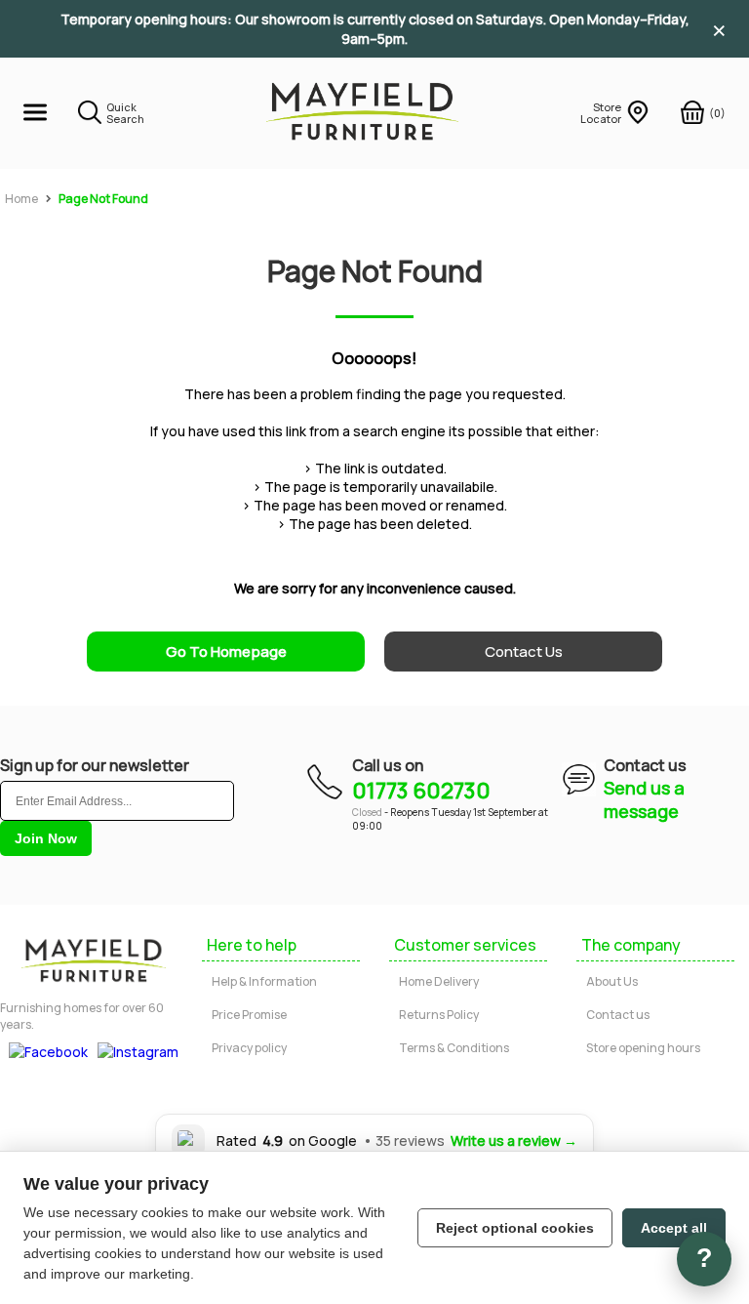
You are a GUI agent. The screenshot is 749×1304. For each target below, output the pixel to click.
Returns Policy (439, 1014)
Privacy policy (249, 1047)
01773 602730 (421, 790)
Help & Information (264, 981)
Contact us (618, 1014)
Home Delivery (439, 981)
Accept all (674, 1228)
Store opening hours (643, 1047)
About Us (612, 981)
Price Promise (249, 1014)
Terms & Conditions (454, 1047)
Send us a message (644, 799)
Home (21, 198)
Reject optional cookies (515, 1228)
